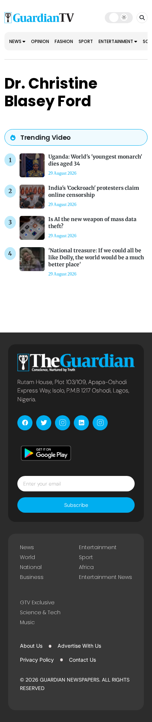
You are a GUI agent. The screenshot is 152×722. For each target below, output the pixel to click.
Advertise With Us (79, 646)
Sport (86, 41)
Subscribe (76, 505)
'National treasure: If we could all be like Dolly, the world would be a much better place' (96, 257)
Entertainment (116, 41)
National (31, 567)
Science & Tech (40, 612)
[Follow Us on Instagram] (62, 422)
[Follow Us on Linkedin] (81, 422)
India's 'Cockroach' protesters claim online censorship (93, 191)
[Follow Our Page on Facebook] (24, 422)
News (16, 41)
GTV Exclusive (37, 602)
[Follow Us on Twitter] (43, 422)
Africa (86, 567)
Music (27, 622)
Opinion (40, 41)
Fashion (64, 41)
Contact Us (82, 660)
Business (32, 577)
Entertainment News (105, 577)
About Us (31, 646)
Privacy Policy (37, 660)
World (27, 557)
